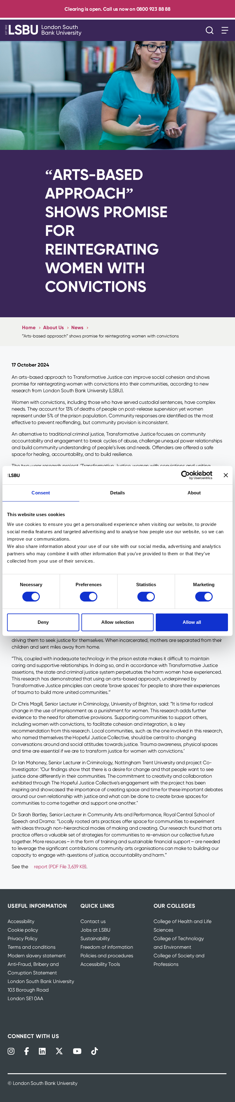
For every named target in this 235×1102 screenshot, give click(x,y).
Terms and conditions (31, 947)
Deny (43, 622)
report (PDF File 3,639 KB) (60, 866)
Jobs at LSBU (95, 930)
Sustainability (95, 938)
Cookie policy (23, 930)
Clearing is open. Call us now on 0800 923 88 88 (117, 9)
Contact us (93, 921)
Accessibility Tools (100, 964)
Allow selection (117, 622)
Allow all (192, 622)
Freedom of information (106, 947)
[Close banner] (226, 475)
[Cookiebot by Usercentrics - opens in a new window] (185, 475)
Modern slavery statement (37, 956)
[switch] (88, 596)
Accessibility (21, 921)
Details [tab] (117, 492)
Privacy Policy (22, 938)
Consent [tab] (41, 492)
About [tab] (194, 492)
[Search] (211, 30)
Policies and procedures (106, 956)
